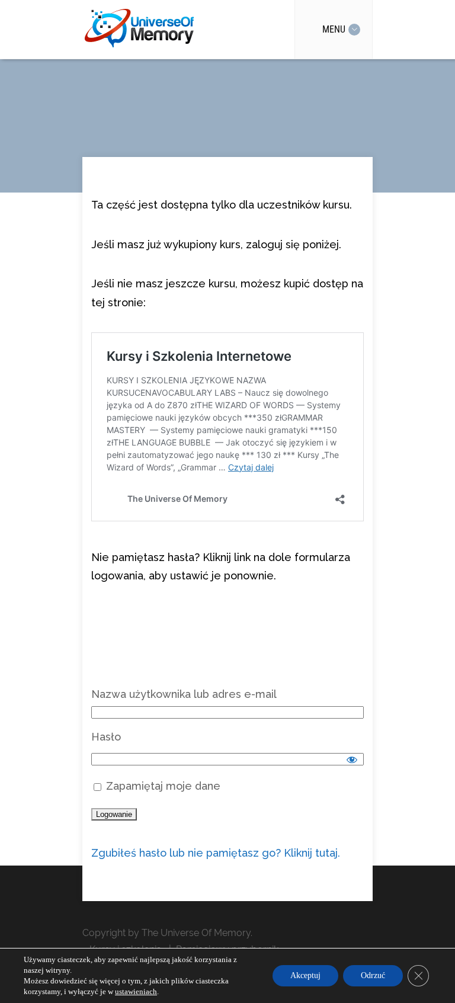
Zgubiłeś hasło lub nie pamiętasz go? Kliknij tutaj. (215, 853)
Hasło (106, 736)
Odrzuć (373, 975)
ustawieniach (136, 991)
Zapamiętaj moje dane (161, 786)
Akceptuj (305, 975)
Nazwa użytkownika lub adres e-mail (184, 694)
